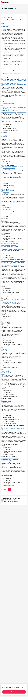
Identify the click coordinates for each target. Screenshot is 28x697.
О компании (16, 25)
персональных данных (13, 688)
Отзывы (10, 16)
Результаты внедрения (6, 17)
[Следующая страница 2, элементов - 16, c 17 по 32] (5, 492)
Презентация (13, 80)
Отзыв (11, 25)
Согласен (14, 692)
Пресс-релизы (4, 16)
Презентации (19, 16)
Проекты (14, 16)
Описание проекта (5, 25)
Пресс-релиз (23, 80)
